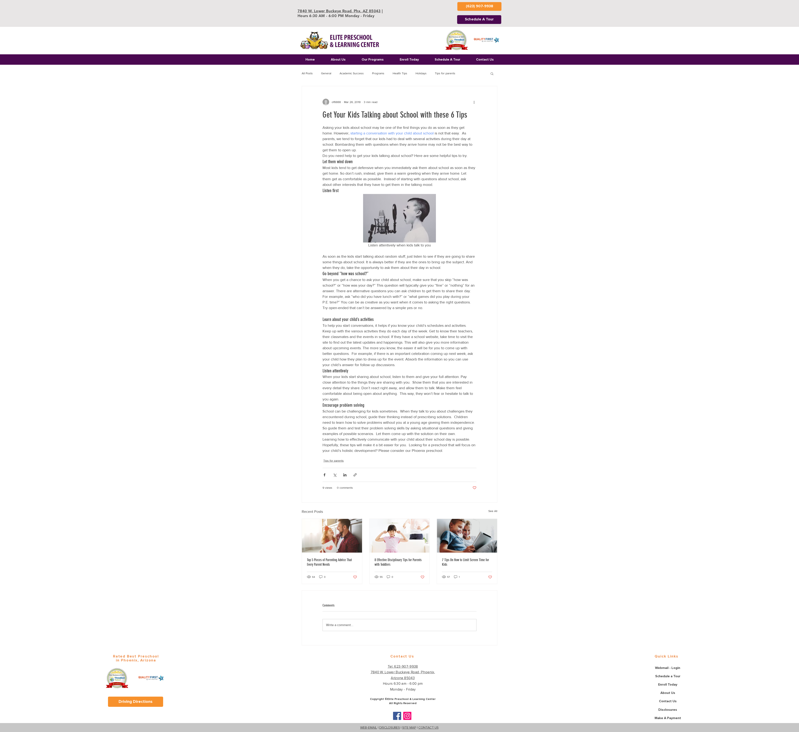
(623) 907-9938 (363, 384)
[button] (480, 305)
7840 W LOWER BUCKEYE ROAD (371, 375)
